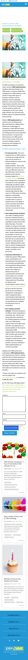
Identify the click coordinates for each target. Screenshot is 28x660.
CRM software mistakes (17, 31)
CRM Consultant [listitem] (16, 535)
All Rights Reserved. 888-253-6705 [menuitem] (10, 652)
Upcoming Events (13, 615)
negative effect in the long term (15, 286)
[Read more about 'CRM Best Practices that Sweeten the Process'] (14, 560)
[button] (26, 4)
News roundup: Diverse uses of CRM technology (13, 517)
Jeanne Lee (7, 584)
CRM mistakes (6, 31)
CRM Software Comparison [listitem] (11, 484)
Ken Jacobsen (8, 521)
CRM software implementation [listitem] (11, 489)
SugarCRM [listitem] (7, 597)
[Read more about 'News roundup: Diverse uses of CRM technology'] (14, 505)
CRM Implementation (14, 79)
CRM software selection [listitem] (10, 487)
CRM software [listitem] (8, 482)
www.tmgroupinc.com (9, 377)
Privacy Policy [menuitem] (21, 652)
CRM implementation (16, 29)
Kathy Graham (7, 469)
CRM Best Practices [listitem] (9, 537)
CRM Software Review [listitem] (9, 602)
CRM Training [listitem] (20, 602)
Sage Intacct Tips (13, 635)
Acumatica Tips (13, 622)
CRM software (6, 29)
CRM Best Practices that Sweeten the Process (12, 580)
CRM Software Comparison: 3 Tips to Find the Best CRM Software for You (13, 464)
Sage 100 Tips (13, 628)
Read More (21, 492)
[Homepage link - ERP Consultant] (14, 649)
